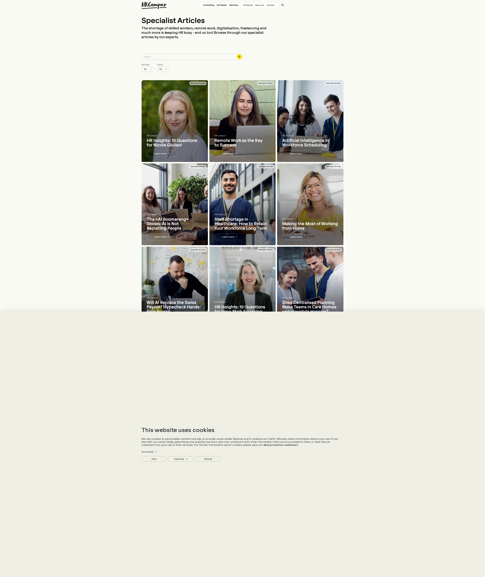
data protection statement (280, 444)
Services (145, 64)
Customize (179, 458)
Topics (160, 64)
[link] (162, 153)
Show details (147, 451)
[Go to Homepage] (154, 5)
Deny (154, 458)
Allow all (208, 458)
